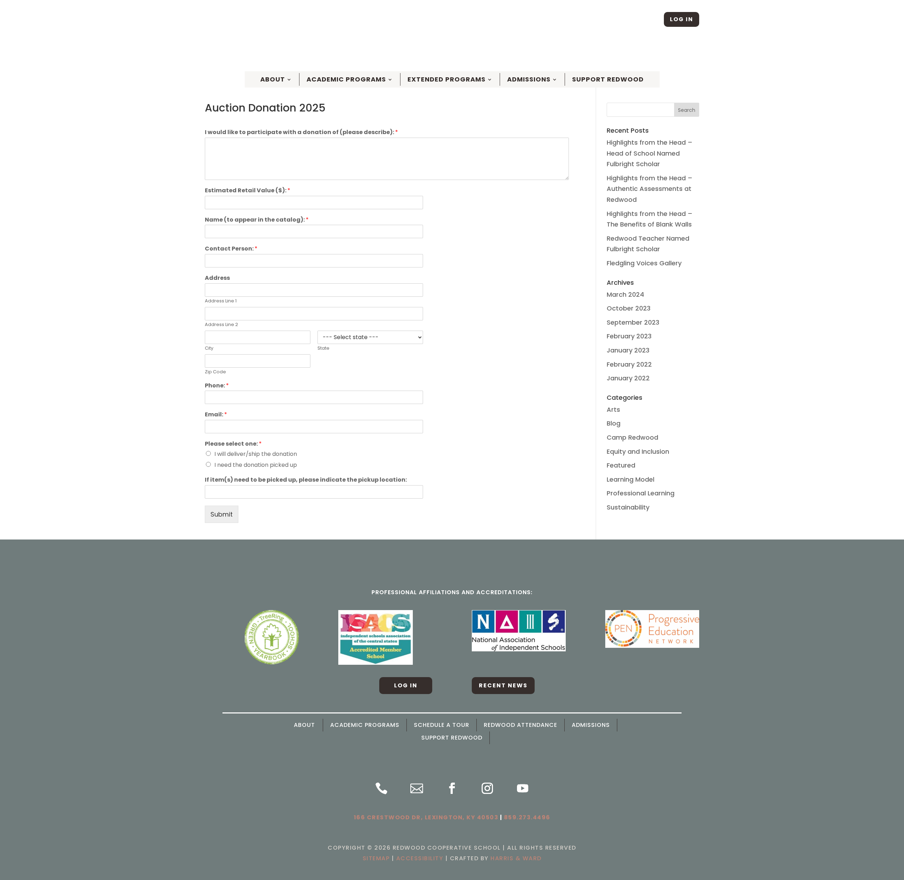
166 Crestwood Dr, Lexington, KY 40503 (426, 817)
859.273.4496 (527, 817)
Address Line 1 (221, 301)
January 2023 (628, 350)
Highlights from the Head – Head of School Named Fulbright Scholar (649, 153)
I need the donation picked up (255, 465)
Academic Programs (346, 79)
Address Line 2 (221, 325)
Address (217, 278)
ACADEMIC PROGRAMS (364, 725)
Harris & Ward (516, 858)
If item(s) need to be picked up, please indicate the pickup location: (306, 480)
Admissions (529, 79)
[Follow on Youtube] (522, 788)
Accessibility (420, 858)
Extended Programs (447, 79)
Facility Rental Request (662, 53)
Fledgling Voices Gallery (644, 263)
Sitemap (376, 858)
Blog (613, 423)
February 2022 (629, 364)
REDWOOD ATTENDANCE (587, 53)
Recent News (503, 685)
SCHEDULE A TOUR (425, 53)
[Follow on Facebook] (628, 19)
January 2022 (628, 378)
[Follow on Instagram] (650, 19)
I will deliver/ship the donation (255, 454)
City (209, 348)
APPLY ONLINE (476, 53)
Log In (681, 19)
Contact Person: (231, 249)
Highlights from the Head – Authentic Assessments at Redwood (649, 189)
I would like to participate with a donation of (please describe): (301, 132)
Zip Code (215, 372)
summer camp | (525, 53)
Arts (613, 409)
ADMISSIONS (591, 725)
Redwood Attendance (520, 725)
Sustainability (628, 507)
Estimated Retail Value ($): (247, 190)
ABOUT (272, 79)
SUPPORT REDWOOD (451, 738)
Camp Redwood (632, 437)
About (304, 725)
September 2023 (633, 322)
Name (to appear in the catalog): (257, 220)
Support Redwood (608, 79)
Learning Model (630, 479)
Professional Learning (640, 493)
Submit (221, 514)
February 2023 (629, 336)
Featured (621, 465)
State (323, 348)
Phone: (217, 386)
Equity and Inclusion (638, 451)
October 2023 (628, 308)
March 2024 (625, 294)
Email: (216, 414)
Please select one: (233, 444)
